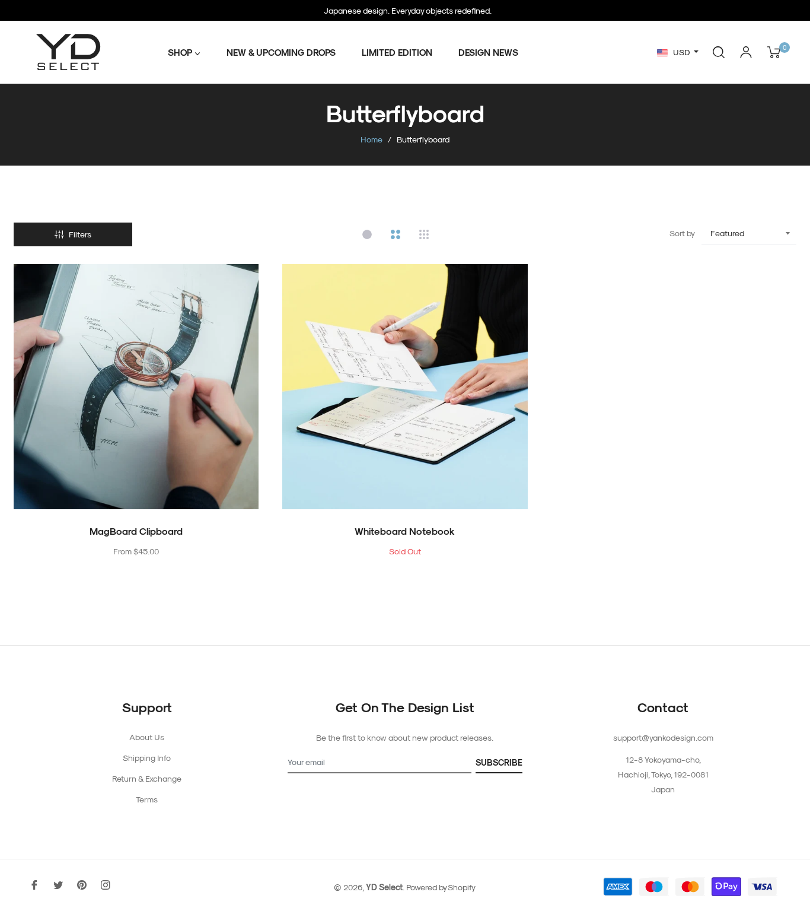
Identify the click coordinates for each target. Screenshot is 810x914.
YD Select (384, 887)
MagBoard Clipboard (136, 531)
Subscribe (499, 762)
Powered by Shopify (441, 887)
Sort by (682, 233)
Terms (147, 799)
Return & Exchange (146, 778)
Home (371, 139)
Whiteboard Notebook (405, 531)
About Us (146, 737)
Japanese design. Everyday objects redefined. (408, 10)
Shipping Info (147, 758)
